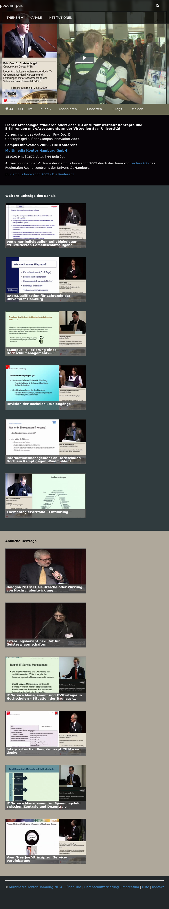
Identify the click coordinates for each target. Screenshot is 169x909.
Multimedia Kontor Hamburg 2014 (35, 887)
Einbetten (95, 109)
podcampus (11, 5)
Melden (137, 109)
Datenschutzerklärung (101, 887)
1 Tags (117, 109)
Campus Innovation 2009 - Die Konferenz (42, 174)
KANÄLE (35, 18)
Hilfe (145, 887)
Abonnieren (68, 109)
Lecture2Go (139, 163)
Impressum (130, 887)
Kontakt (158, 887)
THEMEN (14, 18)
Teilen (44, 109)
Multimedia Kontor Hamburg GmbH (36, 150)
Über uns (73, 887)
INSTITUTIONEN (60, 18)
